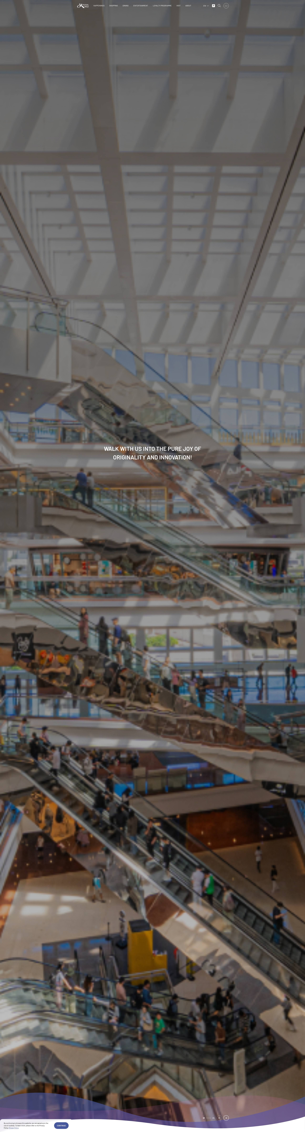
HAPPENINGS (98, 5)
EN (204, 6)
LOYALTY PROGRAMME (162, 5)
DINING (126, 5)
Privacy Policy (14, 1128)
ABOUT (188, 5)
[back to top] (285, 1127)
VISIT (178, 5)
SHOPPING (113, 5)
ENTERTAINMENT (140, 5)
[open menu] (226, 5)
